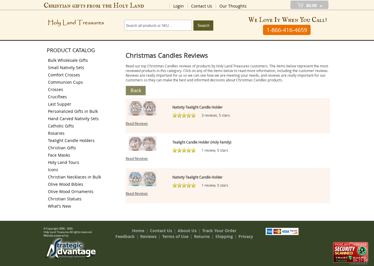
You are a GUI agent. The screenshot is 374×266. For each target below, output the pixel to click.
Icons (53, 169)
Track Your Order (219, 230)
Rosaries (56, 133)
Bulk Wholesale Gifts (68, 60)
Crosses (55, 89)
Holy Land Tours (63, 162)
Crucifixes (57, 96)
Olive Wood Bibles (65, 184)
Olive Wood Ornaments (71, 191)
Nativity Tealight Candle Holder (197, 107)
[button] (136, 90)
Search (203, 25)
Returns (202, 236)
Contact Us (201, 6)
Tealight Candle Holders (71, 140)
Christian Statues (65, 199)
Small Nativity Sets (66, 67)
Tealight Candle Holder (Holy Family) (201, 142)
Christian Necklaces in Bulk (74, 177)
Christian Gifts (62, 147)
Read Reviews (137, 123)
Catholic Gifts (61, 126)
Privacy (245, 236)
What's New (59, 206)
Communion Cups (65, 82)
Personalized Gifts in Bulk (73, 111)
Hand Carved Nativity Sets (73, 118)
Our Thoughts (233, 6)
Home (138, 230)
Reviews (148, 236)
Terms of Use (175, 236)
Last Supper (59, 104)
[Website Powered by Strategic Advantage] (70, 257)
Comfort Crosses (64, 75)
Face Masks (59, 155)
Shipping (224, 236)
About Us (187, 230)
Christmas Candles (251, 80)
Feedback (125, 236)
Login (178, 6)
